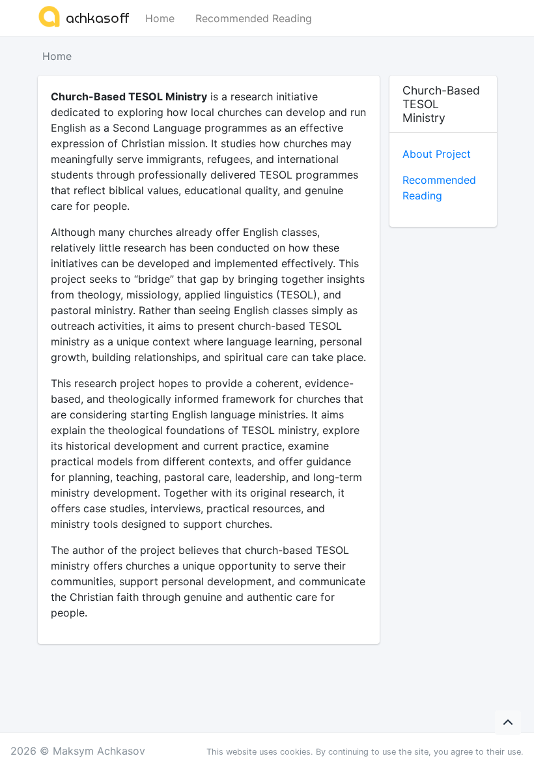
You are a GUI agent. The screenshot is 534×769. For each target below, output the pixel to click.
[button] (508, 722)
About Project (436, 153)
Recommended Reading (253, 18)
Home (160, 18)
